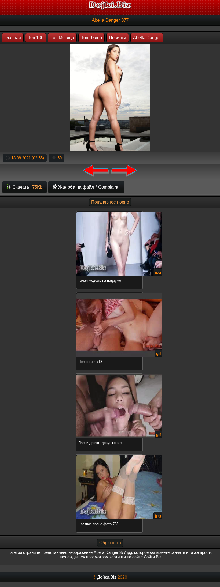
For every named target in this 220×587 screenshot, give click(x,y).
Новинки (117, 37)
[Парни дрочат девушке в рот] (110, 374)
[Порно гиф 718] (110, 293)
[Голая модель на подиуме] (110, 211)
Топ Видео (91, 37)
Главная (12, 37)
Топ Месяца (62, 37)
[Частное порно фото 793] (110, 455)
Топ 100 (35, 37)
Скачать (26, 187)
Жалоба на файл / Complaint (87, 187)
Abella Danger (147, 37)
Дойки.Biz (106, 577)
